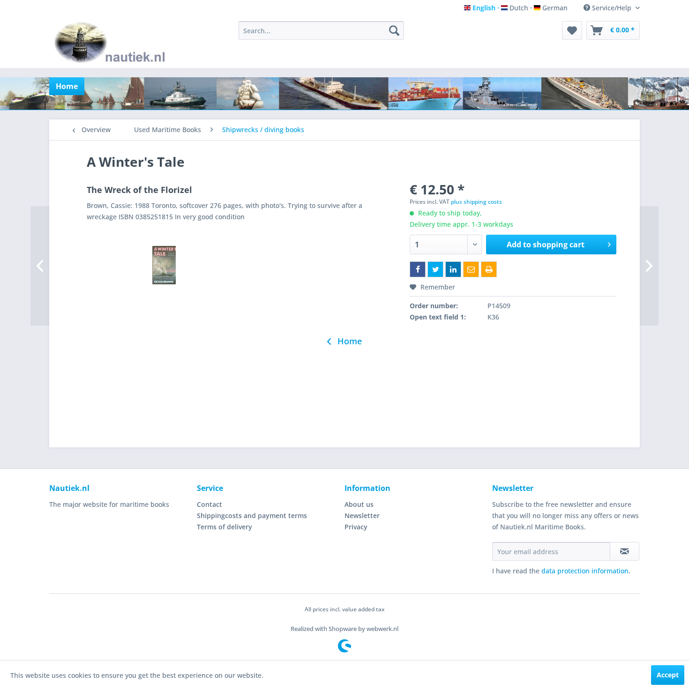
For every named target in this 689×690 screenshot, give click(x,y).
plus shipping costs (476, 202)
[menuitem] (321, 30)
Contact (209, 504)
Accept (668, 674)
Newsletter (362, 515)
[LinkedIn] (453, 269)
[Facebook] (417, 269)
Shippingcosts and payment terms (252, 515)
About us (359, 504)
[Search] (394, 30)
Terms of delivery (224, 526)
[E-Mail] (471, 269)
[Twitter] (435, 269)
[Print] (488, 269)
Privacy (355, 526)
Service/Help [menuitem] (611, 7)
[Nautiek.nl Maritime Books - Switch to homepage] (112, 42)
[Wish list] (572, 30)
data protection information (585, 570)
